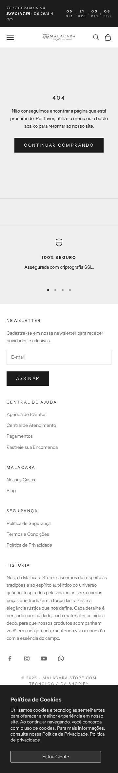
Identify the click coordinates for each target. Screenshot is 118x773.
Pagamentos (20, 436)
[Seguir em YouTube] (44, 658)
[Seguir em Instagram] (27, 658)
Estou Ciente (55, 757)
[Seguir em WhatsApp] (61, 658)
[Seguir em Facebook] (10, 658)
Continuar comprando (59, 145)
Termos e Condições (28, 534)
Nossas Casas (21, 480)
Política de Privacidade (29, 545)
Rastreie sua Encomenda (32, 447)
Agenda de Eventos (27, 414)
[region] (59, 259)
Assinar (28, 378)
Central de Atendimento (31, 425)
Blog (11, 490)
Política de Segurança (28, 523)
